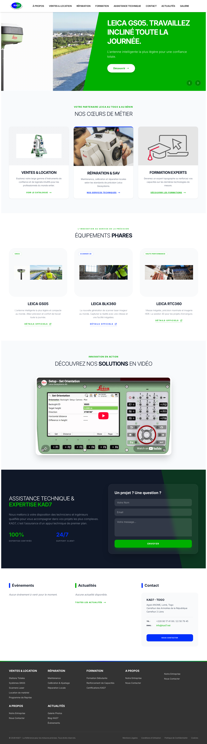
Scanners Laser (16, 687)
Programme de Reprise (20, 697)
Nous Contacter (133, 683)
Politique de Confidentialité (176, 738)
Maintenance (54, 678)
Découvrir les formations (166, 192)
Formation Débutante (97, 678)
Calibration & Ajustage (59, 683)
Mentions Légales (130, 738)
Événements (54, 723)
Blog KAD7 (53, 718)
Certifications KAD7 (96, 687)
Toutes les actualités (88, 602)
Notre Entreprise (133, 678)
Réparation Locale (57, 687)
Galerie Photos (55, 713)
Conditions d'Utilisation (151, 738)
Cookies (194, 738)
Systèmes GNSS (17, 683)
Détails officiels (36, 324)
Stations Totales (17, 678)
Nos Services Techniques (102, 192)
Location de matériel (19, 692)
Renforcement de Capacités (100, 683)
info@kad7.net (163, 625)
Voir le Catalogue (37, 192)
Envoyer (153, 543)
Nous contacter (170, 638)
